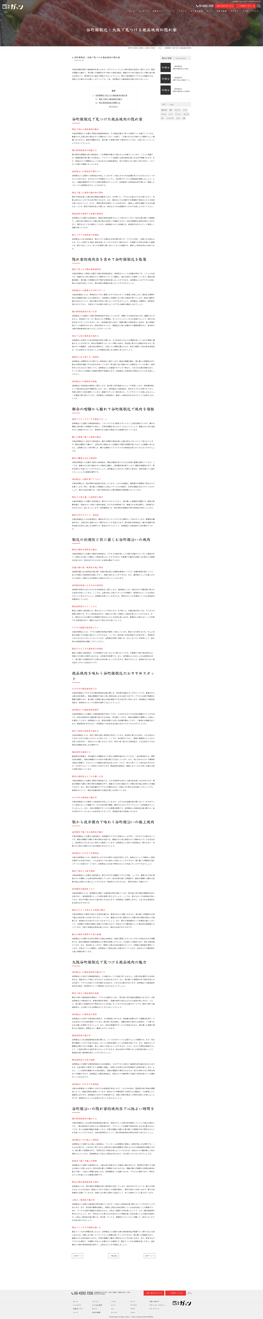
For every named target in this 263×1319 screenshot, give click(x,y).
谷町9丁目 (164, 110)
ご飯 (183, 118)
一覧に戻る (113, 1256)
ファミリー (178, 114)
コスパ (178, 118)
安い (162, 118)
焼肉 (170, 110)
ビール (171, 114)
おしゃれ (186, 114)
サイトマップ (154, 1308)
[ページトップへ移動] (189, 1293)
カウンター (177, 110)
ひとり (185, 110)
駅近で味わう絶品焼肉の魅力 (110, 99)
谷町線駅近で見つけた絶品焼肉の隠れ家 (111, 95)
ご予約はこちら (245, 6)
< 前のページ (78, 1256)
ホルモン (163, 114)
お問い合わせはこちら (225, 6)
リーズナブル (170, 118)
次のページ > (149, 1256)
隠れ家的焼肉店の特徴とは (109, 102)
